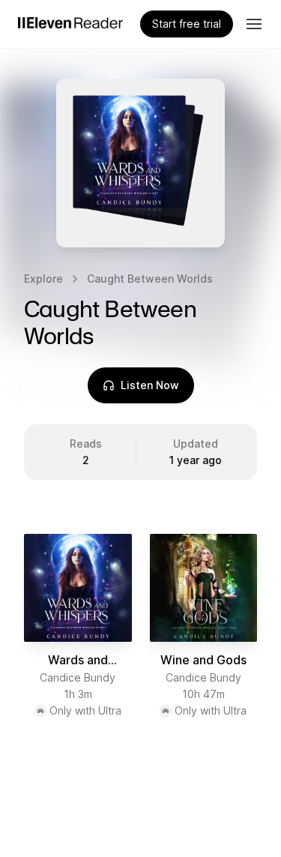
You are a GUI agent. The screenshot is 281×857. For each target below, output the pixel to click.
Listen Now (150, 385)
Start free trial (186, 23)
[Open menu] (254, 24)
